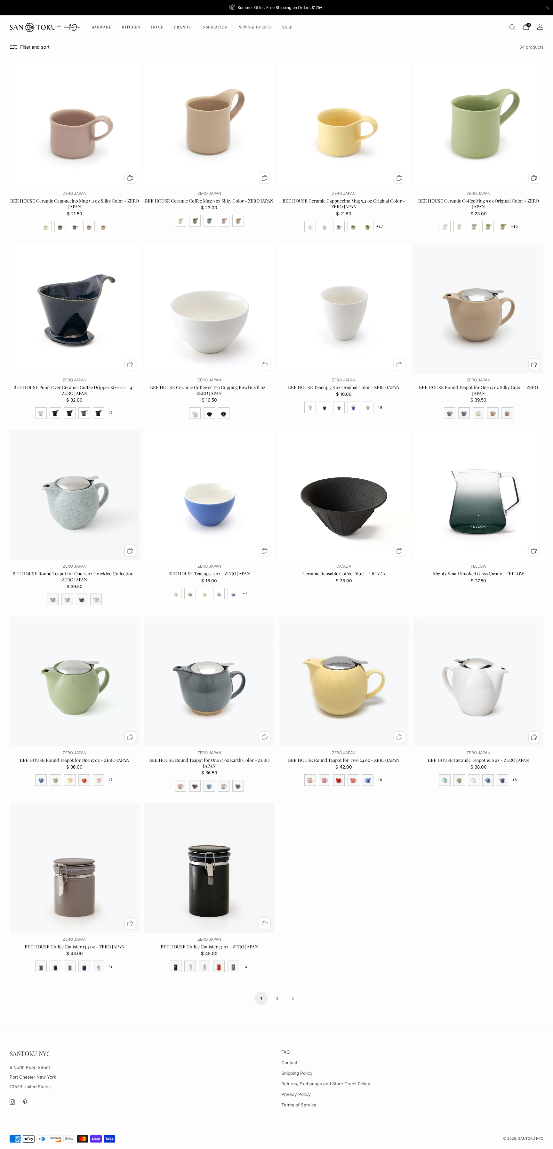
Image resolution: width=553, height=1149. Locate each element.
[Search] (512, 27)
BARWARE (101, 26)
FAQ (285, 1052)
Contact (289, 1062)
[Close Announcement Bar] (548, 7)
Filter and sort (35, 47)
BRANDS (182, 26)
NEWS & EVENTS (255, 26)
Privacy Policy (296, 1094)
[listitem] (277, 7)
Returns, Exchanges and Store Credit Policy (325, 1083)
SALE (287, 26)
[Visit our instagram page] (12, 1102)
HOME (157, 26)
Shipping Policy (297, 1073)
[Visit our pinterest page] (25, 1102)
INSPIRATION (214, 26)
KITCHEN (131, 26)
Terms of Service (299, 1104)
